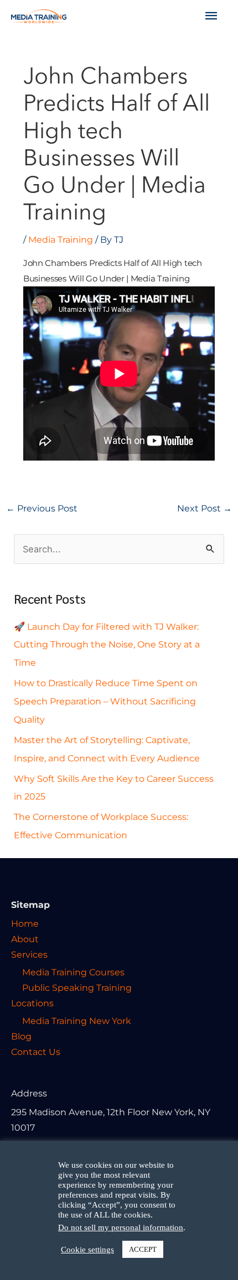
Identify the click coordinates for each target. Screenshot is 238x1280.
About (25, 938)
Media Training (60, 239)
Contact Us (35, 1051)
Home (25, 923)
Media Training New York (76, 1020)
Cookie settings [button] (87, 1249)
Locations (32, 1003)
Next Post (204, 508)
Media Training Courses (73, 972)
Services (29, 954)
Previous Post (41, 508)
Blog (21, 1036)
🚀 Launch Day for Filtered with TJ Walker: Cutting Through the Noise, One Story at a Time (107, 644)
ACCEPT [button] (143, 1249)
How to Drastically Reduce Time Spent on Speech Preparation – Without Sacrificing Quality (106, 701)
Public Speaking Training (77, 987)
